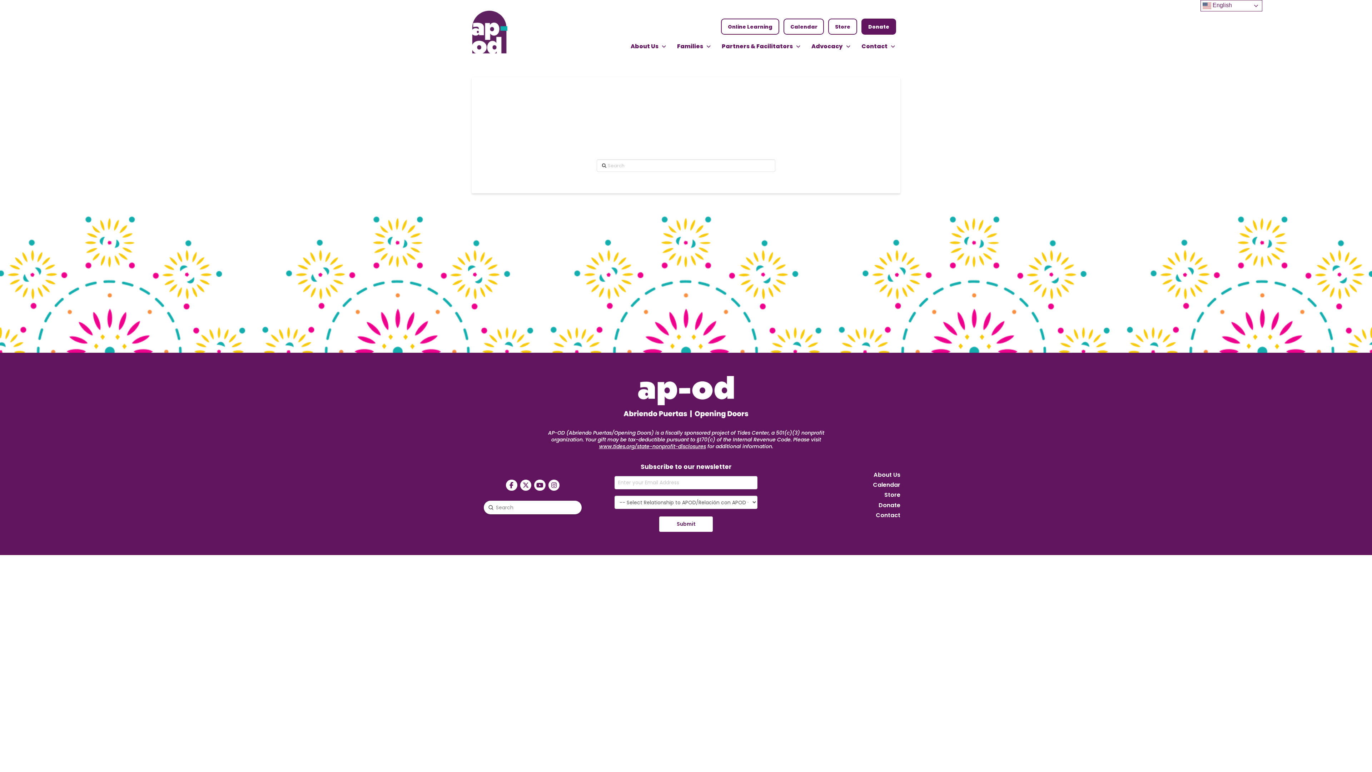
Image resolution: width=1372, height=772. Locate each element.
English (1221, 5)
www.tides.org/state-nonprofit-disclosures (652, 446)
